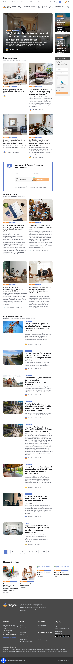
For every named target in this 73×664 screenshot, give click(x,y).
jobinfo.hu (62, 649)
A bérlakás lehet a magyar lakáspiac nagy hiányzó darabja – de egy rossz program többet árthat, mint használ (38, 407)
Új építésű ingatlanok (32, 1)
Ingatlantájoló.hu (42, 627)
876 (49, 552)
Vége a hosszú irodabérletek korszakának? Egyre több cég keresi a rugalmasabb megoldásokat (37, 529)
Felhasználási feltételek (43, 638)
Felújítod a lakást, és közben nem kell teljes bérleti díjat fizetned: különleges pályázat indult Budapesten (28, 36)
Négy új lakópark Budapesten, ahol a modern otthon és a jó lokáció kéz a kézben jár (62, 47)
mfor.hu (13, 649)
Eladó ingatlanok (7, 1)
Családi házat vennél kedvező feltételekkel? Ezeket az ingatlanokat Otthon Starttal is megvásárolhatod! (39, 142)
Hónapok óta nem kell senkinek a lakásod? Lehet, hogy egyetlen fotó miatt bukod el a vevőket (14, 142)
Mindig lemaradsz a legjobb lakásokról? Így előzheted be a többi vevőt (13, 91)
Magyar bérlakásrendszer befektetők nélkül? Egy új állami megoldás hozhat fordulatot (38, 429)
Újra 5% (39, 7)
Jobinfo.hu (40, 629)
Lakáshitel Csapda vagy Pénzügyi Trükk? (10, 584)
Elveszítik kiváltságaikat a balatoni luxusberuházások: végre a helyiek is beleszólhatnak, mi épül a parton (62, 28)
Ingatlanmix (34, 6)
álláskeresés (51, 651)
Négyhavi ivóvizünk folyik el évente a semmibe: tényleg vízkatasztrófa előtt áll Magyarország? (36, 499)
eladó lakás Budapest (42, 651)
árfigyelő (39, 649)
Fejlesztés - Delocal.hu (63, 660)
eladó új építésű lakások (9, 651)
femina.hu (18, 649)
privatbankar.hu (7, 649)
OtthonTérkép (10, 660)
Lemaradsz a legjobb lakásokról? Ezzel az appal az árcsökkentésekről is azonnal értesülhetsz (38, 381)
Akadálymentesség (42, 640)
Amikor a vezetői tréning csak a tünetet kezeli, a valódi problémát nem (40, 227)
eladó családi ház (31, 651)
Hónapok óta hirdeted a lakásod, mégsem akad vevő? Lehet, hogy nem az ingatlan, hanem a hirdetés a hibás (38, 470)
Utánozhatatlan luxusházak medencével (44, 573)
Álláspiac (13, 222)
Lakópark (23, 1)
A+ (62, 1)
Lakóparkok (27, 6)
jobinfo (34, 649)
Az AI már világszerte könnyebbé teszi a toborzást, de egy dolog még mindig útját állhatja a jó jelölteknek (14, 228)
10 (36, 552)
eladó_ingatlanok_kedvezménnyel (50, 649)
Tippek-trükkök (19, 7)
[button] (68, 7)
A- (57, 1)
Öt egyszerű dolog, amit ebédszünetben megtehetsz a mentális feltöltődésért (13, 289)
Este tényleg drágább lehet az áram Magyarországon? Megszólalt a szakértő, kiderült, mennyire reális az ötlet (61, 588)
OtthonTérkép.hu (42, 625)
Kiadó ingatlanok (16, 1)
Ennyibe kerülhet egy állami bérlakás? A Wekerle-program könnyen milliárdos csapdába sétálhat (37, 327)
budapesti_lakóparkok (21, 651)
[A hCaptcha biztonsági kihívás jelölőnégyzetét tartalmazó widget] (26, 179)
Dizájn (14, 6)
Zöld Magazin (51, 7)
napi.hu (23, 649)
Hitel (39, 1)
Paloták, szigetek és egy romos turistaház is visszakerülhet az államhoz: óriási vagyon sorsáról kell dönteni (38, 356)
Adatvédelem (41, 636)
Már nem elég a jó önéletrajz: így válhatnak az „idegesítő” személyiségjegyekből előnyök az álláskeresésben (40, 290)
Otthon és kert (44, 7)
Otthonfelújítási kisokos (59, 7)
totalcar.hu (29, 649)
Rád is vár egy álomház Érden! (27, 573)
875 (44, 552)
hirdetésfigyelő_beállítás (61, 651)
